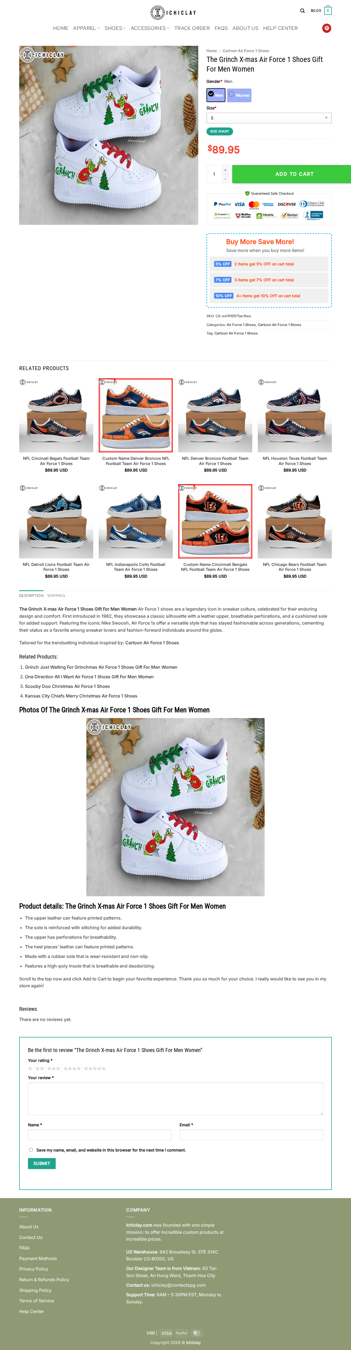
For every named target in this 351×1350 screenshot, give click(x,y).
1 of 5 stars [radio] (29, 1068)
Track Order (192, 28)
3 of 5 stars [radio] (53, 1068)
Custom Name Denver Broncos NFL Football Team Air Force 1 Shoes (135, 461)
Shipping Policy (35, 1290)
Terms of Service (36, 1300)
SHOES (113, 28)
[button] (302, 10)
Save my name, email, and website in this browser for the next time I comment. (111, 1150)
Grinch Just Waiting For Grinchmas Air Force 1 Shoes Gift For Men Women (101, 667)
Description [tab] (31, 595)
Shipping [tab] (56, 595)
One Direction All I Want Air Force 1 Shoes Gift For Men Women (89, 676)
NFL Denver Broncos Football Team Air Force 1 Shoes (215, 461)
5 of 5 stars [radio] (94, 1068)
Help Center (280, 28)
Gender (214, 81)
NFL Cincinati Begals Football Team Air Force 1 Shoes (56, 461)
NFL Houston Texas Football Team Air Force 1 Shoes (295, 461)
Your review (41, 1077)
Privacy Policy (33, 1269)
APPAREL (84, 28)
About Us (245, 28)
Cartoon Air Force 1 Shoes (246, 51)
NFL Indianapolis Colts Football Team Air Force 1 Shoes (135, 567)
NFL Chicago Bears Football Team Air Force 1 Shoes (295, 567)
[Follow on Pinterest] (326, 28)
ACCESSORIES (148, 28)
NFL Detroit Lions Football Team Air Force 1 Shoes (56, 567)
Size (211, 108)
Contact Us (31, 1237)
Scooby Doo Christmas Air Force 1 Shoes (67, 686)
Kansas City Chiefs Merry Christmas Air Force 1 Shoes (81, 696)
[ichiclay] (175, 11)
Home (60, 28)
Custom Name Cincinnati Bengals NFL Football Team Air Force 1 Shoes (215, 567)
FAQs (221, 28)
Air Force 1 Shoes (241, 325)
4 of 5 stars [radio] (71, 1068)
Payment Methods (38, 1258)
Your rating (40, 1060)
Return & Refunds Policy (44, 1279)
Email (186, 1124)
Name (35, 1124)
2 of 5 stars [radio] (39, 1068)
